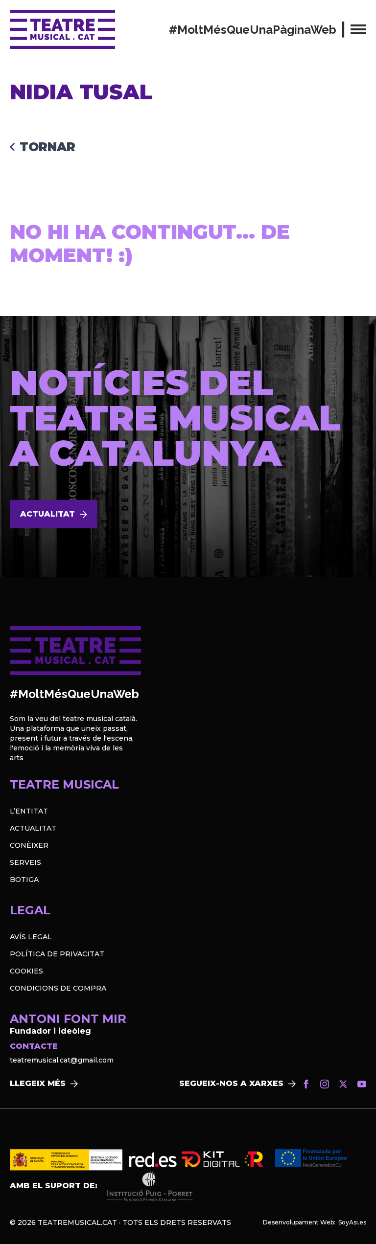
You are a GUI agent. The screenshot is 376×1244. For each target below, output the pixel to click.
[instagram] (324, 1084)
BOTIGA (24, 879)
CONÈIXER (29, 845)
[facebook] (306, 1084)
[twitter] (343, 1084)
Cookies (26, 971)
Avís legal (31, 936)
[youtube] (361, 1084)
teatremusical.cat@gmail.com (62, 1060)
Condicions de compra (58, 988)
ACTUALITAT (33, 828)
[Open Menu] (358, 29)
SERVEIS (25, 862)
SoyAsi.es (352, 1222)
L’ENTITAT (29, 811)
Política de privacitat (57, 954)
